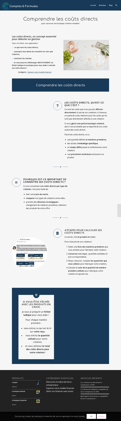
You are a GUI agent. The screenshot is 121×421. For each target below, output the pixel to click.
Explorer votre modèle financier (40, 72)
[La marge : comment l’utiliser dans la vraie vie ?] (119, 210)
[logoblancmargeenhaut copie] (20, 5)
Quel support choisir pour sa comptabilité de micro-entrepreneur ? (94, 397)
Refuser (101, 416)
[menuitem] (93, 5)
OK (91, 416)
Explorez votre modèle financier (60, 388)
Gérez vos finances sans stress (59, 391)
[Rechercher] (116, 5)
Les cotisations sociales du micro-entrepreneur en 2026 (92, 383)
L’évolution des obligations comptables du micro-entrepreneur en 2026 (94, 390)
